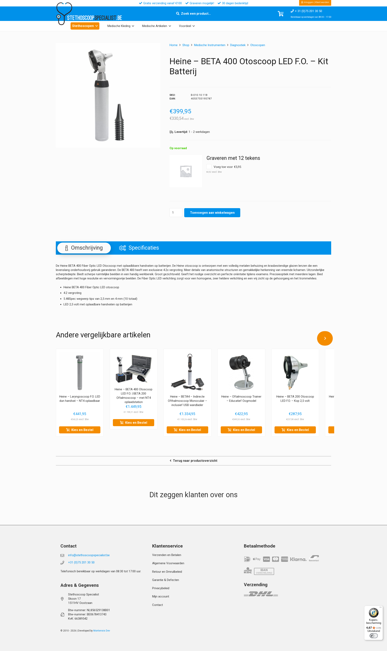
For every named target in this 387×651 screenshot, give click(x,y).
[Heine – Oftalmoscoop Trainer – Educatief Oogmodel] (241, 372)
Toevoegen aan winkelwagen (212, 213)
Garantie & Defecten (165, 580)
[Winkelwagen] (280, 13)
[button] (96, 26)
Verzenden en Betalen (166, 555)
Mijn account (160, 596)
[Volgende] (325, 338)
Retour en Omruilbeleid (167, 572)
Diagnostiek (238, 45)
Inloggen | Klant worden (316, 2)
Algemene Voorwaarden (168, 563)
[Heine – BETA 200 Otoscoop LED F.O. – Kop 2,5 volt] (295, 372)
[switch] (374, 635)
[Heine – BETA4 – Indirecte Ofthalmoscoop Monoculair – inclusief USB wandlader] (187, 372)
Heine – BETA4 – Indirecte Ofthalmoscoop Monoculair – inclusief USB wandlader (187, 401)
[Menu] (380, 608)
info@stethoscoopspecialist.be (89, 555)
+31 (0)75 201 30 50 (81, 562)
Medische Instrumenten (209, 45)
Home (174, 45)
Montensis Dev (101, 630)
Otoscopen (257, 45)
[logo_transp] (64, 13)
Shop (185, 45)
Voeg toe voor (223, 169)
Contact (157, 605)
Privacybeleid (160, 588)
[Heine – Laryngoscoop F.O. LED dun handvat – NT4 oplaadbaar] (79, 372)
